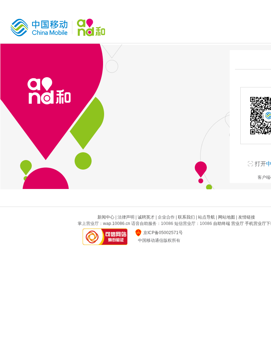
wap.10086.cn (116, 223)
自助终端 (221, 223)
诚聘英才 (146, 217)
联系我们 (186, 217)
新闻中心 (105, 217)
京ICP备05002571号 (163, 232)
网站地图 (226, 217)
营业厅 (237, 223)
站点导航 (206, 217)
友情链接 (246, 217)
